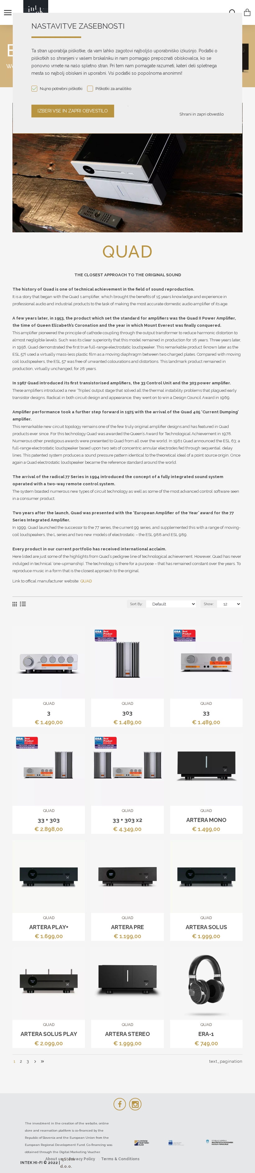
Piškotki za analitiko (113, 88)
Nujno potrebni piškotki (61, 88)
